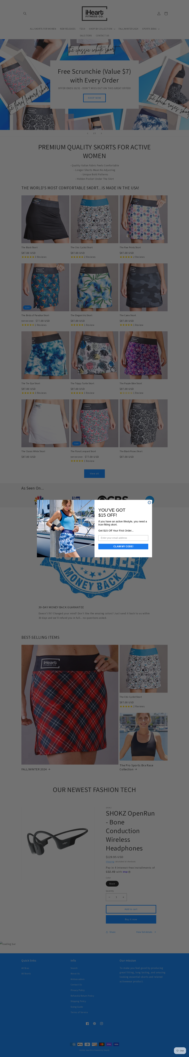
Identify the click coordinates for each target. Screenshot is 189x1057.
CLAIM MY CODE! (123, 546)
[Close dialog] (149, 502)
